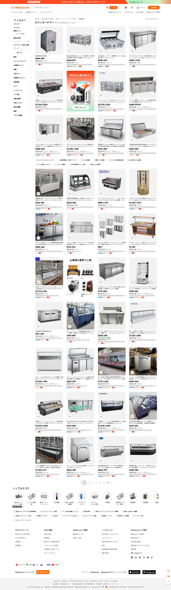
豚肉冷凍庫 (87, 511)
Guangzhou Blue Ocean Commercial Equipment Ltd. (112, 207)
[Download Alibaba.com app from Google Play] (149, 572)
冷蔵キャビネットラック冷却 (23, 516)
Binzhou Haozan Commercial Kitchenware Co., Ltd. (112, 153)
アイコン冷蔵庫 (61, 164)
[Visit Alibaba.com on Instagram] (144, 557)
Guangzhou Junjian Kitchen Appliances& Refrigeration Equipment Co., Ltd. (143, 109)
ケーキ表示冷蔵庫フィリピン (70, 511)
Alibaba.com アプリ (107, 572)
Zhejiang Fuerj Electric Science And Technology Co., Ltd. (112, 64)
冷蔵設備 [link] (81, 19)
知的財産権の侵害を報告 (109, 549)
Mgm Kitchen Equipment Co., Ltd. (77, 385)
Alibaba (37, 19)
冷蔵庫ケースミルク (42, 516)
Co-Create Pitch (20, 538)
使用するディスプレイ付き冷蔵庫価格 (26, 511)
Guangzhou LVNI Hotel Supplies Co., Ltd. (47, 153)
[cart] (132, 8)
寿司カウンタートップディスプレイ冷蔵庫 (107, 511)
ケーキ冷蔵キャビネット (44, 164)
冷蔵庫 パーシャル (107, 516)
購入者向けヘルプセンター (110, 534)
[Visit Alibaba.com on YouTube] (148, 557)
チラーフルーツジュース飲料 (49, 511)
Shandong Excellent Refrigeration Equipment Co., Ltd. (112, 385)
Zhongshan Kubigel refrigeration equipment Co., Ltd (143, 340)
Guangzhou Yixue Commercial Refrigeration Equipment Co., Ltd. (143, 64)
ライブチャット (107, 538)
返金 (103, 545)
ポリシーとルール (49, 553)
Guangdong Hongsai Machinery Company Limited (49, 62)
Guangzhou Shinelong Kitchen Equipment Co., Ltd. (112, 109)
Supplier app (95, 572)
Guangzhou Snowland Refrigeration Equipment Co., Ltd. (49, 385)
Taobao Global (93, 581)
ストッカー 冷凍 (139, 516)
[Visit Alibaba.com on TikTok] (152, 557)
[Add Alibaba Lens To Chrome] (42, 572)
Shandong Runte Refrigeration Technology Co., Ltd (80, 153)
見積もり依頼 (77, 538)
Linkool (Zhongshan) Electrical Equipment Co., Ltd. (143, 295)
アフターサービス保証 (51, 545)
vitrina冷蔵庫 (86, 160)
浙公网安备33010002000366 (118, 587)
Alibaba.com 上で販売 (137, 534)
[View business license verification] (103, 587)
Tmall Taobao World (76, 581)
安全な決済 (47, 534)
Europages (114, 581)
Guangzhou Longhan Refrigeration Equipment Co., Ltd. (143, 251)
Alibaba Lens (19, 572)
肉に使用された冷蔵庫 (135, 160)
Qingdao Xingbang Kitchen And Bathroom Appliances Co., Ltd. (112, 295)
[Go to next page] (112, 482)
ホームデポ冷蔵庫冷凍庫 (116, 160)
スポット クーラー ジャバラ (23, 520)
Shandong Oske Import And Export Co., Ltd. (48, 207)
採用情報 (18, 545)
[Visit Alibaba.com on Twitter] (140, 557)
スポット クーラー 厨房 (90, 516)
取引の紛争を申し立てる (109, 541)
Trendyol (106, 581)
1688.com (65, 581)
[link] (168, 571)
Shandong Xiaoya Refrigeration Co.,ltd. (47, 295)
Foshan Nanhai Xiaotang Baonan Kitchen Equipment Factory (112, 251)
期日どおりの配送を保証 (51, 541)
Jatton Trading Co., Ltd (74, 251)
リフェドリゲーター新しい (71, 516)
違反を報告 (105, 553)
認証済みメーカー (78, 534)
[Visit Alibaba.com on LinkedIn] (136, 557)
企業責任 (18, 541)
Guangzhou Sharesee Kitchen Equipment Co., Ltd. (80, 207)
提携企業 (133, 549)
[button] (107, 7)
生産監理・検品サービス (51, 549)
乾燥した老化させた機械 (130, 511)
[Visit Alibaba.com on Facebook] (132, 557)
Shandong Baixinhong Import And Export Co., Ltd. (80, 64)
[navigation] (22, 251)
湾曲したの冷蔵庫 (95, 164)
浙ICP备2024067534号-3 (136, 587)
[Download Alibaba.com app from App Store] (134, 572)
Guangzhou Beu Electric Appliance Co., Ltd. (48, 338)
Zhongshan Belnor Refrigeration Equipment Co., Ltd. (49, 251)
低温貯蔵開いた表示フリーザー (68, 160)
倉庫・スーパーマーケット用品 (66, 19)
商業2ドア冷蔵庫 (99, 160)
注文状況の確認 (136, 541)
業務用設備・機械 (47, 19)
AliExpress (57, 581)
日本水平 (55, 516)
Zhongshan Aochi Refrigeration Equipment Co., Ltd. (49, 109)
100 (108, 482)
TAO (101, 581)
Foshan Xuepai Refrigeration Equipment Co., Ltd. (143, 207)
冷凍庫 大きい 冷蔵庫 (123, 516)
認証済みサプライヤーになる (140, 545)
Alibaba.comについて (22, 530)
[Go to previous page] (80, 482)
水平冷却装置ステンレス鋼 (78, 164)
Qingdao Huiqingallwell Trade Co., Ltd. (78, 340)
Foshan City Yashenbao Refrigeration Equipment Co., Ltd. (112, 341)
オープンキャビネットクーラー (46, 160)
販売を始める (135, 538)
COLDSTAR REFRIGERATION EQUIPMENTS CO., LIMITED (143, 153)
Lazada (85, 581)
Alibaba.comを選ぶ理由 (22, 534)
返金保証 (47, 538)
